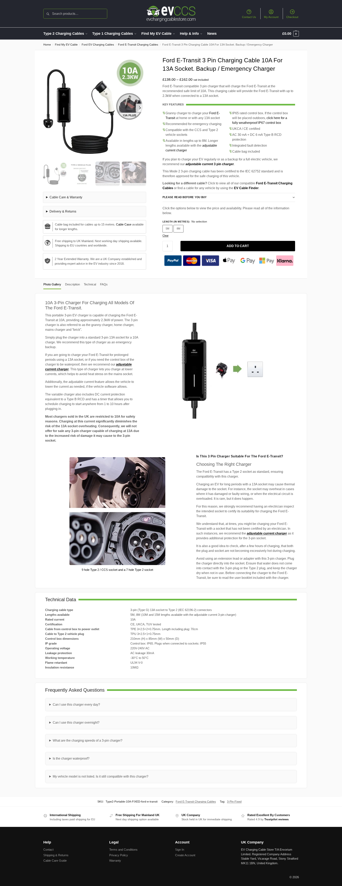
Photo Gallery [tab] (52, 284)
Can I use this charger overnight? (76, 722)
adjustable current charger (267, 533)
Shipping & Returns (55, 855)
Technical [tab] (90, 284)
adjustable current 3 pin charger (209, 164)
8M (178, 228)
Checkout (292, 17)
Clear (166, 235)
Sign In (179, 849)
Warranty (115, 860)
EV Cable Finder (246, 188)
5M (167, 228)
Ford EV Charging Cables (98, 44)
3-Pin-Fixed (234, 801)
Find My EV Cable (66, 44)
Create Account (185, 855)
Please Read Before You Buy (185, 197)
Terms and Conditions (123, 849)
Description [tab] (72, 284)
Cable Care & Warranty (66, 197)
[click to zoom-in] (94, 107)
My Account (271, 17)
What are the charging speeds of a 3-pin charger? (87, 740)
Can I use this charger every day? (76, 704)
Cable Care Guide (55, 860)
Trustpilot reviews (276, 819)
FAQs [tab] (104, 284)
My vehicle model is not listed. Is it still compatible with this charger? (100, 776)
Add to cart (238, 246)
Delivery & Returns (63, 211)
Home (47, 44)
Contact (48, 849)
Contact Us (249, 17)
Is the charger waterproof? (71, 758)
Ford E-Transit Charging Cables (138, 44)
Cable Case (123, 224)
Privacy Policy (118, 855)
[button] (290, 34)
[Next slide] (140, 108)
